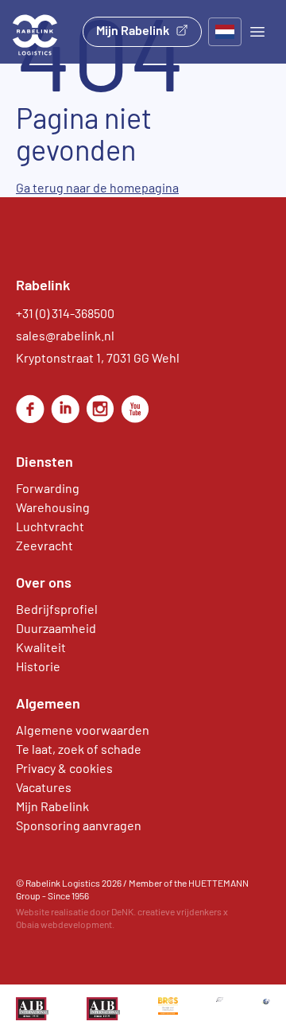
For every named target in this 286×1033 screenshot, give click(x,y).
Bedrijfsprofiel (57, 608)
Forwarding (47, 487)
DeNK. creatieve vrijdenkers (166, 911)
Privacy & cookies (64, 767)
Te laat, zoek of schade (78, 748)
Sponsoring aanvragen (78, 825)
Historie (38, 666)
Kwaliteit (41, 646)
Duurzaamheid (56, 627)
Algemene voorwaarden (82, 729)
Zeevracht (44, 545)
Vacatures (44, 786)
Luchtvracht (50, 526)
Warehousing (53, 507)
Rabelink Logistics (62, 882)
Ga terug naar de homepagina (97, 187)
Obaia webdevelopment (64, 924)
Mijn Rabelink (132, 29)
